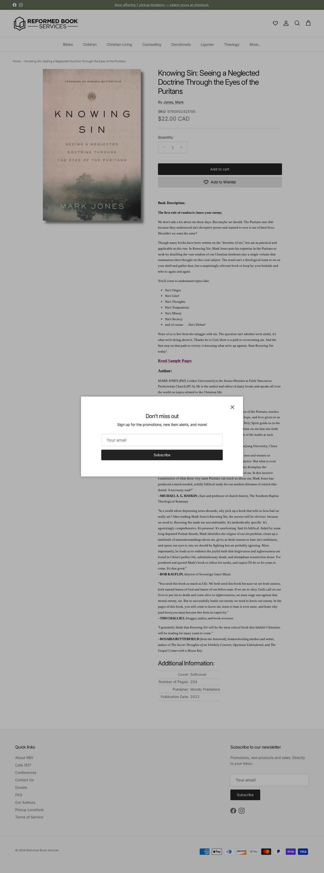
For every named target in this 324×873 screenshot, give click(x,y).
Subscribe (162, 455)
